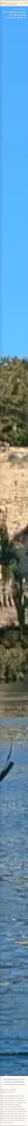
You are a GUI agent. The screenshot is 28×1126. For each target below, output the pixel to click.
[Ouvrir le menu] (25, 2)
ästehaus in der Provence (10, 3)
